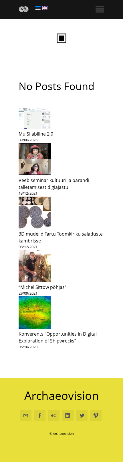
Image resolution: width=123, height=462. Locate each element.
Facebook (39, 415)
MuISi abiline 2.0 (36, 134)
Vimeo (96, 415)
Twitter (82, 415)
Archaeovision (61, 395)
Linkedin (68, 415)
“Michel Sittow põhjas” (42, 287)
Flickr (53, 415)
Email (25, 415)
